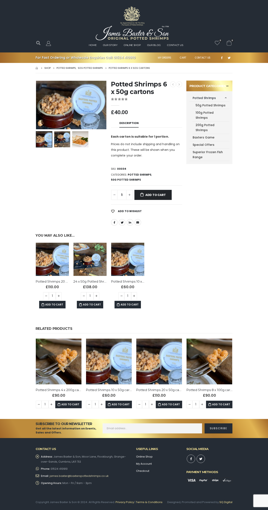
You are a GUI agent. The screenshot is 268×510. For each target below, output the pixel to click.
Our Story (110, 45)
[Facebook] (222, 58)
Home (93, 45)
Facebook (114, 222)
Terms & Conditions (149, 502)
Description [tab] (129, 123)
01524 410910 (124, 57)
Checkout (142, 471)
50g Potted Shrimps (126, 179)
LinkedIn (130, 222)
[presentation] (37, 105)
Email (137, 222)
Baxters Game (203, 137)
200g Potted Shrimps (205, 127)
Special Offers (203, 145)
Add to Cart (155, 195)
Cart (183, 57)
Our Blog (154, 45)
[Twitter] (229, 58)
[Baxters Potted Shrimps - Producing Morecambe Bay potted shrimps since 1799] (132, 23)
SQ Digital (225, 502)
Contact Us (202, 57)
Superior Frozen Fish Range (208, 154)
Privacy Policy (125, 502)
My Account (144, 464)
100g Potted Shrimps (205, 115)
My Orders (164, 57)
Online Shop (132, 45)
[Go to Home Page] (37, 67)
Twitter (122, 222)
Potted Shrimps (139, 174)
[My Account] (48, 43)
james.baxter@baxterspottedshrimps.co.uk (79, 476)
